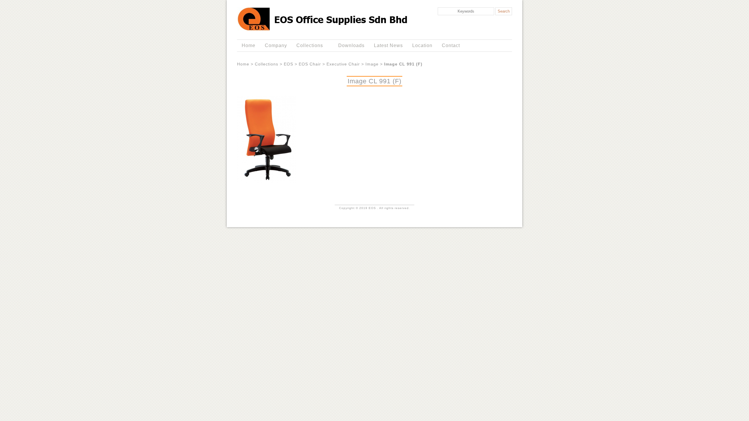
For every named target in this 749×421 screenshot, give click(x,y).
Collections (307, 45)
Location (422, 45)
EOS (288, 64)
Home (248, 45)
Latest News (388, 45)
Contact (451, 45)
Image (372, 64)
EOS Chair (310, 64)
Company (276, 45)
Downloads (351, 45)
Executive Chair (343, 64)
